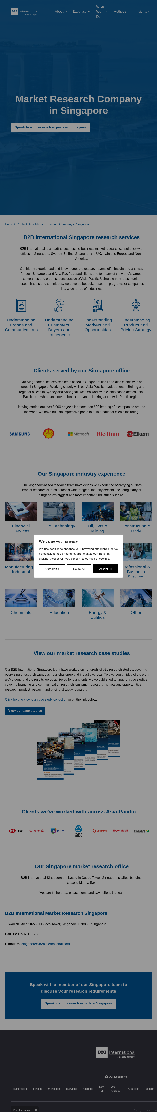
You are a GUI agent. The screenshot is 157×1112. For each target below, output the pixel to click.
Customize (52, 568)
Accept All (105, 568)
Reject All (79, 568)
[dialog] (78, 556)
